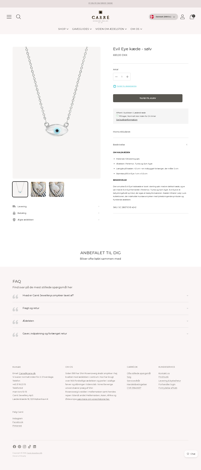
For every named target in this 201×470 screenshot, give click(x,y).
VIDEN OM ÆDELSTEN (109, 28)
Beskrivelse (119, 144)
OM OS (134, 28)
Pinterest (17, 425)
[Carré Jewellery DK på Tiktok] (29, 447)
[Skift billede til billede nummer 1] (20, 189)
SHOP (62, 28)
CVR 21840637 (134, 388)
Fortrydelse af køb (168, 388)
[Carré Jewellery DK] (100, 17)
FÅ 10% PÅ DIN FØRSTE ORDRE (100, 3)
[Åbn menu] (9, 16)
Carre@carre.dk (27, 373)
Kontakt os (164, 373)
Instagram (18, 418)
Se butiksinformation (126, 119)
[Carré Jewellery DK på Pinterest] (19, 447)
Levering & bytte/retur (170, 380)
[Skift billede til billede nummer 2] (38, 189)
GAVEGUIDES (80, 28)
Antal (115, 69)
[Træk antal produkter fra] (116, 77)
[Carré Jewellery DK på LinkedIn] (34, 447)
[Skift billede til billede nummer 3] (56, 189)
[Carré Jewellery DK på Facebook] (14, 447)
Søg (129, 377)
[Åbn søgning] (18, 16)
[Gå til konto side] (182, 16)
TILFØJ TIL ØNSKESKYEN (126, 86)
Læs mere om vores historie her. (93, 399)
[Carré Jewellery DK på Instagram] (24, 447)
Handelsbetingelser (137, 384)
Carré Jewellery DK (34, 453)
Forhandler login (167, 384)
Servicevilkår (133, 380)
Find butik (164, 377)
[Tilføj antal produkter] (127, 77)
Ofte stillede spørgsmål (139, 373)
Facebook (18, 422)
